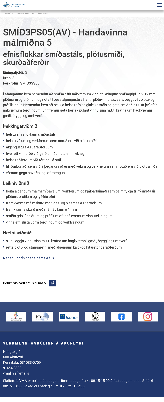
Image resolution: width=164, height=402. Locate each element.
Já (52, 283)
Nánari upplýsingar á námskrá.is (28, 258)
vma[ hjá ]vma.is (16, 373)
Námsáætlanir (40, 13)
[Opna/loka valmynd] (159, 5)
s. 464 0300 (12, 368)
